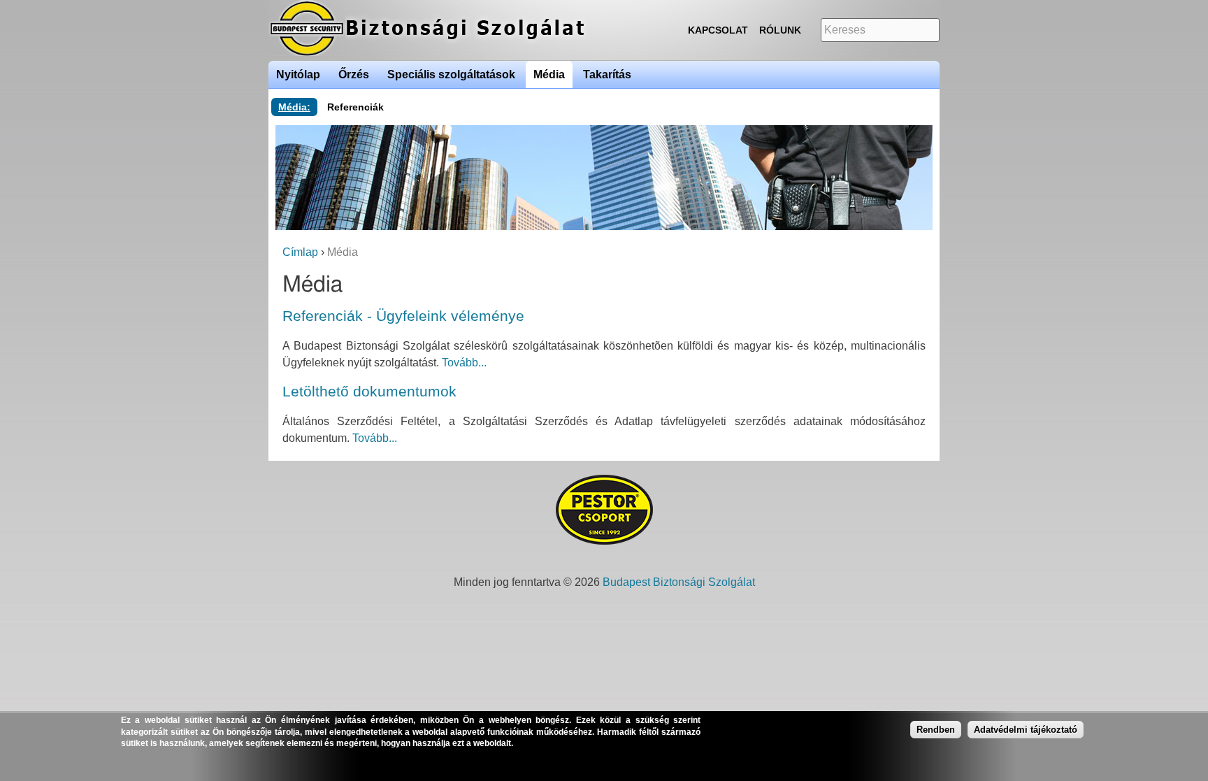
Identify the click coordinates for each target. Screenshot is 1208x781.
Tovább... (464, 362)
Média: (294, 107)
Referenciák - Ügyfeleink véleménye (403, 316)
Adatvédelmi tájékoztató (1025, 729)
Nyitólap (298, 74)
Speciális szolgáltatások (451, 74)
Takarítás (607, 74)
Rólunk (780, 30)
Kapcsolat (718, 30)
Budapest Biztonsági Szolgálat (679, 582)
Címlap (300, 252)
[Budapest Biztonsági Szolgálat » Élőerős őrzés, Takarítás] (443, 52)
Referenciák (355, 107)
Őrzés (353, 74)
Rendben (935, 729)
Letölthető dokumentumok (369, 391)
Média (549, 74)
